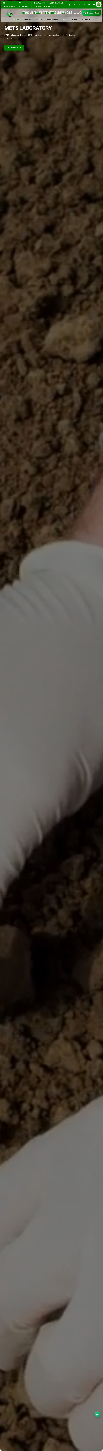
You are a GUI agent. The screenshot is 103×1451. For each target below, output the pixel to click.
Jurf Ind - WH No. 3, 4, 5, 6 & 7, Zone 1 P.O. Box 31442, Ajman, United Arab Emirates (48, 4)
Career (74, 20)
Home (16, 20)
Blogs (65, 20)
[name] (69, 5)
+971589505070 (24, 6)
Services (39, 20)
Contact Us (86, 20)
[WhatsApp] (98, 1414)
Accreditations (52, 20)
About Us (27, 20)
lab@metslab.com (9, 6)
